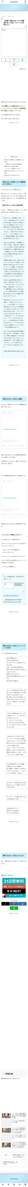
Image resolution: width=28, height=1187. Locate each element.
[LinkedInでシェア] (14, 712)
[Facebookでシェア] (5, 708)
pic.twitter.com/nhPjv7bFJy (11, 595)
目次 (12, 156)
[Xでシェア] (5, 703)
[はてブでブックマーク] (17, 708)
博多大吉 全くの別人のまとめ (12, 175)
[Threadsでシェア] (11, 708)
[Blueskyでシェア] (17, 703)
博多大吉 (11, 875)
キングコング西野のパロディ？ (13, 168)
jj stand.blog (14, 2)
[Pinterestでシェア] (8, 712)
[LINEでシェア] (23, 708)
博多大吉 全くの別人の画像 (11, 166)
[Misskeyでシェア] (23, 703)
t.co (23, 591)
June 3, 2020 (17, 602)
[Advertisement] (14, 85)
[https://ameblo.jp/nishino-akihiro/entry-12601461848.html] (21, 592)
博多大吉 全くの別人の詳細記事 (14, 164)
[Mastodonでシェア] (11, 703)
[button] (25, 584)
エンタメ (5, 875)
